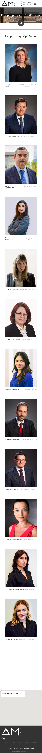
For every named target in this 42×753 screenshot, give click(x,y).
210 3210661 (27, 5)
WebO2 (28, 751)
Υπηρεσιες (20, 742)
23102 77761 (27, 3)
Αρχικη (6, 742)
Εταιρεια (13, 742)
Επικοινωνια (35, 742)
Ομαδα (27, 742)
